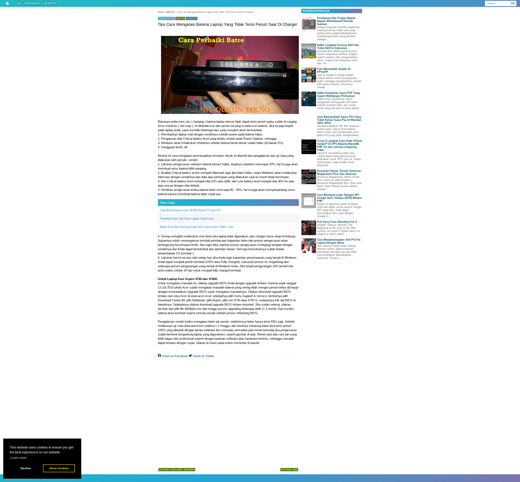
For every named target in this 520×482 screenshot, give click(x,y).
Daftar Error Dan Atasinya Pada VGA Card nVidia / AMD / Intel (196, 226)
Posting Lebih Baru (171, 469)
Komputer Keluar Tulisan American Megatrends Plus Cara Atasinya (339, 172)
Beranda (189, 469)
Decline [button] (26, 468)
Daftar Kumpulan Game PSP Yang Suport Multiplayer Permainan (338, 94)
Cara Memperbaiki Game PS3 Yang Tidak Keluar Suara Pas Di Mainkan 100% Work (339, 119)
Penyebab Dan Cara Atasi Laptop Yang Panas (187, 218)
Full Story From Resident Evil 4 (337, 221)
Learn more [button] (18, 457)
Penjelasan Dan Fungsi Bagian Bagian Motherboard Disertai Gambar (336, 21)
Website (50, 3)
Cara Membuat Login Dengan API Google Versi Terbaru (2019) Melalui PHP (339, 197)
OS (19, 3)
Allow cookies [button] (59, 468)
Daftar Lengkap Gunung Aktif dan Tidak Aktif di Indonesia (338, 46)
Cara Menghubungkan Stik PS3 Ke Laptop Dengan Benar (338, 241)
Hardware (32, 3)
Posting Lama (289, 469)
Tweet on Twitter (203, 356)
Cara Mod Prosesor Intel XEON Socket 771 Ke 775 (190, 210)
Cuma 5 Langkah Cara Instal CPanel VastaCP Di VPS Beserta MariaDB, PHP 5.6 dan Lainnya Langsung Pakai (339, 145)
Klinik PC (191, 18)
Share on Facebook (174, 356)
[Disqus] (228, 413)
